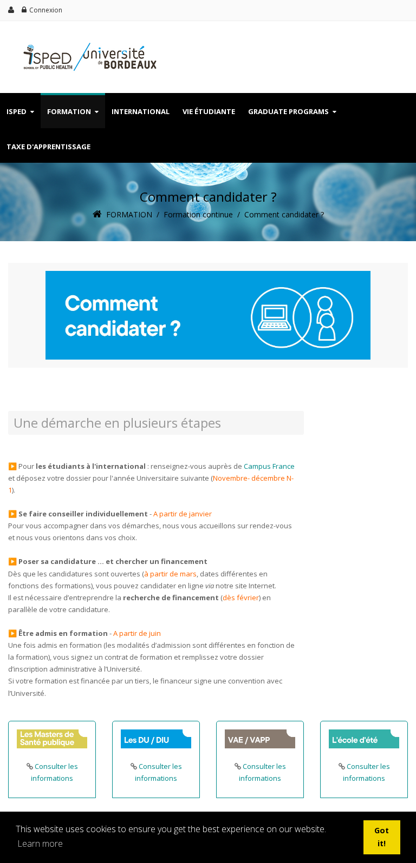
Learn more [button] (40, 843)
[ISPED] (86, 42)
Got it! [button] (381, 836)
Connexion (45, 10)
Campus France (269, 466)
